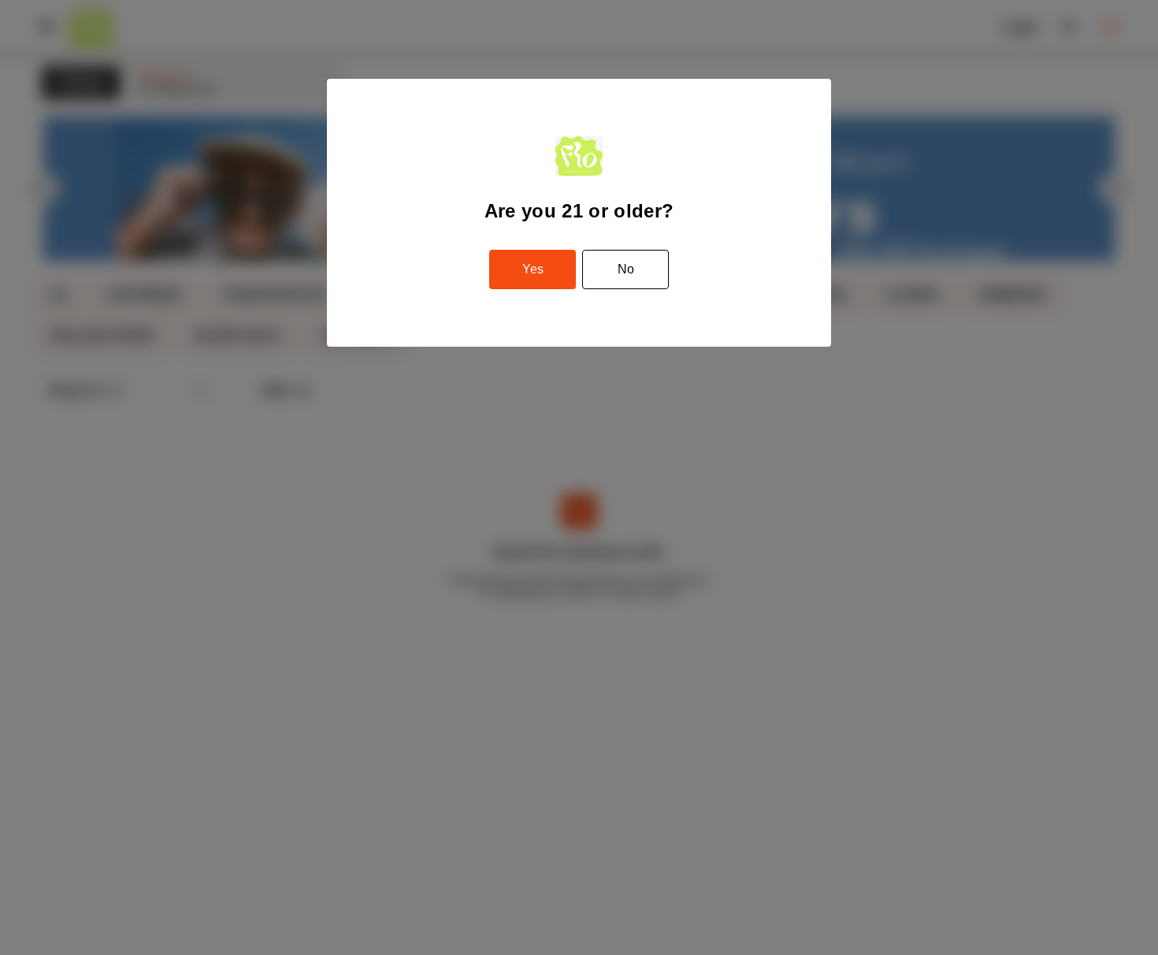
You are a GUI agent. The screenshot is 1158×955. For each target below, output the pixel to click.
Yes (533, 269)
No (626, 269)
